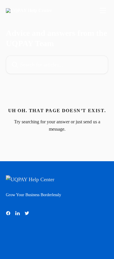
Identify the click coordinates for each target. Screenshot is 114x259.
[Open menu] (103, 10)
